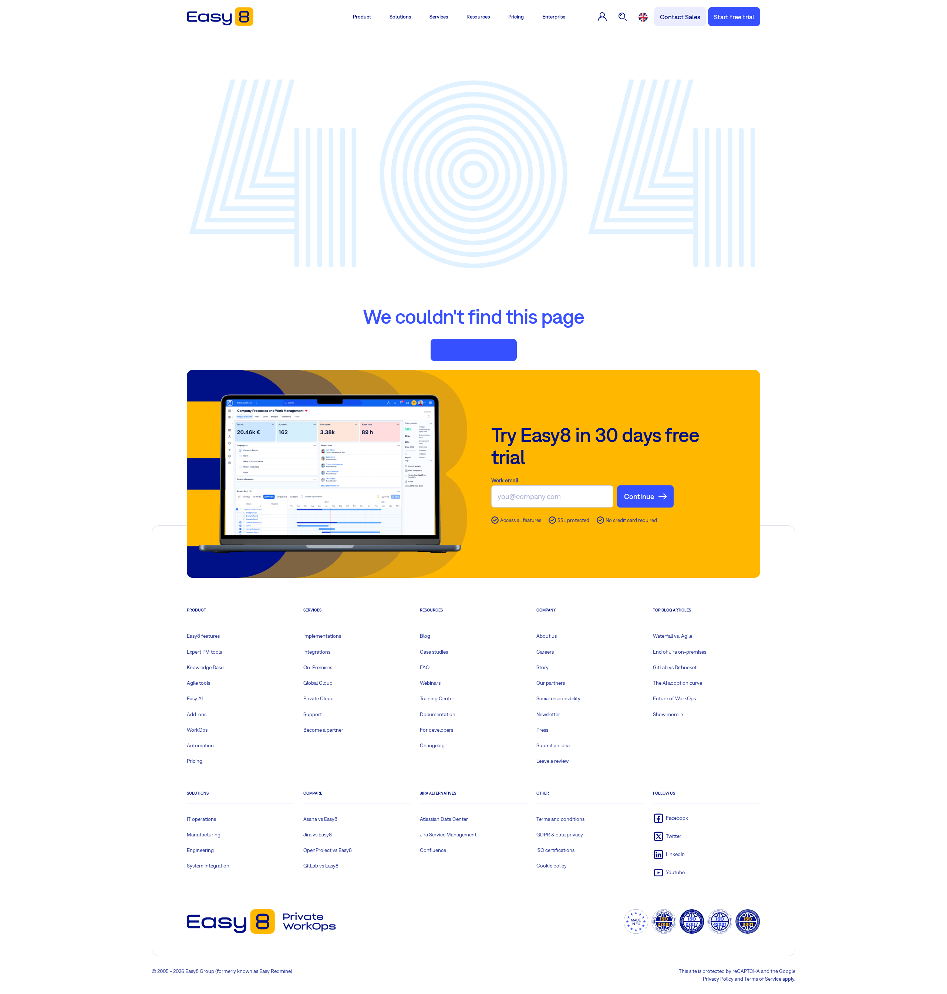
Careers (545, 652)
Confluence (433, 850)
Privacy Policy (718, 979)
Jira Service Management (448, 835)
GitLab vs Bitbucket (675, 667)
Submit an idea (553, 745)
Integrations (316, 652)
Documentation (437, 714)
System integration (208, 866)
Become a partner (323, 730)
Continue (639, 496)
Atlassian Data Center (444, 819)
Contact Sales (680, 17)
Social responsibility (558, 698)
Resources (478, 17)
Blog (425, 636)
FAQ (425, 667)
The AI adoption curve (677, 683)
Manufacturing (203, 835)
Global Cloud (318, 683)
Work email (504, 480)
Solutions (400, 17)
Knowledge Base (205, 667)
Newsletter (548, 714)
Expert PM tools (204, 652)
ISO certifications (555, 850)
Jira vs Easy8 (317, 835)
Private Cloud (318, 698)
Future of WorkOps (674, 698)
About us (546, 636)
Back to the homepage (473, 350)
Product (362, 17)
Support (312, 714)
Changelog (432, 745)
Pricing (516, 17)
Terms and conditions (560, 819)
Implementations (322, 636)
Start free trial (734, 17)
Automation (200, 745)
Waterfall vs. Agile (672, 636)
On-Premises (317, 667)
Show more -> (668, 714)
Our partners (550, 683)
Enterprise (553, 17)
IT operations (201, 819)
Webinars (430, 683)
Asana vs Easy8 (320, 819)
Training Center (437, 698)
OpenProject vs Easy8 (327, 850)
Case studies (434, 652)
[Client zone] (602, 16)
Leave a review (552, 761)
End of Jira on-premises (679, 652)
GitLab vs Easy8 (320, 866)
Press (542, 730)
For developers (436, 730)
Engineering (200, 850)
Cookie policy (551, 866)
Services (438, 17)
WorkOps (197, 730)
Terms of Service (762, 979)
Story (542, 667)
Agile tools (198, 683)
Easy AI (195, 698)
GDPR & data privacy (559, 835)
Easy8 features (203, 636)
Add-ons (196, 714)
